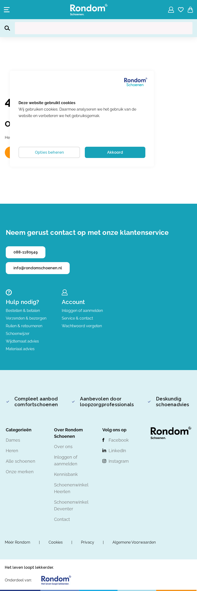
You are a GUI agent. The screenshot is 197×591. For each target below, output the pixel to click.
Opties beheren (49, 152)
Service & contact (77, 318)
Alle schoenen (20, 461)
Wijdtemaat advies (22, 341)
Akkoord (115, 152)
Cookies (56, 542)
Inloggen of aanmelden (82, 310)
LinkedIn (117, 450)
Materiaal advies (20, 349)
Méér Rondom (17, 542)
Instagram (119, 461)
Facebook (119, 440)
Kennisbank (66, 474)
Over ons (63, 446)
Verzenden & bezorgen (26, 318)
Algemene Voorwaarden (134, 542)
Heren (12, 450)
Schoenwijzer (18, 333)
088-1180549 (25, 252)
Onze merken (20, 471)
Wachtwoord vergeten (82, 326)
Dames (13, 440)
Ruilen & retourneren (24, 326)
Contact (62, 519)
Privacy (87, 542)
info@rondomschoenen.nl (37, 268)
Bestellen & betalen (23, 310)
